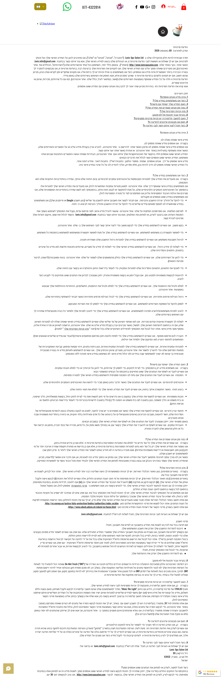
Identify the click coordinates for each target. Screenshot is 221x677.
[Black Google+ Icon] (147, 7)
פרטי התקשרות (79, 485)
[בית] (163, 32)
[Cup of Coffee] (178, 30)
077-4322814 (91, 7)
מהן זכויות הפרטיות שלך (76, 328)
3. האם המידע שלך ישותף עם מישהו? (169, 104)
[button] (183, 7)
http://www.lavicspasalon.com (143, 64)
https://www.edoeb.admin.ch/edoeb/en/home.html (92, 507)
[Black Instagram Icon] (153, 7)
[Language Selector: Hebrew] (40, 6)
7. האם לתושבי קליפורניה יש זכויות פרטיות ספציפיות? (161, 118)
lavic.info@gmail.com (45, 61)
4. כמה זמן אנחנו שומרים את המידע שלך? (166, 107)
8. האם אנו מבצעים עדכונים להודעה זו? (168, 122)
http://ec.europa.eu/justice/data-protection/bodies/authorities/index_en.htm (82, 503)
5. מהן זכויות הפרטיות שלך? (174, 111)
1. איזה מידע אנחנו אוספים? (174, 97)
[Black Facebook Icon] (136, 7)
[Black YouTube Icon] (142, 7)
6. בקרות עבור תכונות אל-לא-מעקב (170, 114)
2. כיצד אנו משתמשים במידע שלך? (170, 100)
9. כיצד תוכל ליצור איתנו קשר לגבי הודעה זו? (165, 125)
